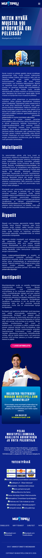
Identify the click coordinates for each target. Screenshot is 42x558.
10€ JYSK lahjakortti (30, 450)
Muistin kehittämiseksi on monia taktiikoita (17, 203)
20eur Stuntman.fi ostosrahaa (20, 452)
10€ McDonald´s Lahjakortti (11, 454)
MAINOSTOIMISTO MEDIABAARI (23, 547)
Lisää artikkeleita (22, 346)
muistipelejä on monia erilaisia (25, 165)
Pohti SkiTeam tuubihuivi (13, 450)
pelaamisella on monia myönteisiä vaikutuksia (18, 117)
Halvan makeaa (9, 448)
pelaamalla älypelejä (9, 269)
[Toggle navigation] (38, 4)
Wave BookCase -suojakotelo (26, 448)
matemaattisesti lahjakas (17, 255)
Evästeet (31, 525)
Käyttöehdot (18, 525)
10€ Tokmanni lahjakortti (31, 454)
